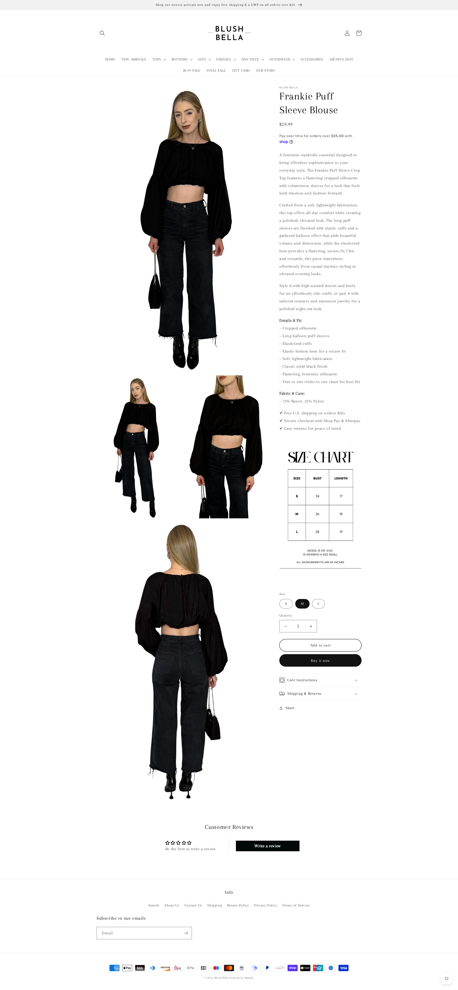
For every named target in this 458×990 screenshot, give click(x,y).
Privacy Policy (265, 905)
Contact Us (193, 905)
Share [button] (289, 708)
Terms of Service (296, 905)
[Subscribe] (186, 933)
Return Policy (238, 905)
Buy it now (320, 660)
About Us (171, 905)
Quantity (285, 616)
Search (153, 905)
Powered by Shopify (242, 977)
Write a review (267, 846)
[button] (102, 33)
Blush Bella (222, 977)
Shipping (214, 905)
